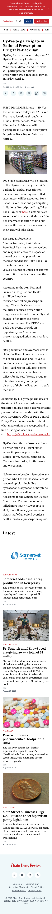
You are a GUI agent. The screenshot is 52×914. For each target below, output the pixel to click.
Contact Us (18, 884)
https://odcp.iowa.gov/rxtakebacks (28, 434)
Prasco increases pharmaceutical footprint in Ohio (23, 739)
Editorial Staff (32, 884)
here (25, 212)
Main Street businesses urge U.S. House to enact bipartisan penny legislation (25, 816)
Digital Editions (38, 887)
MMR (28, 21)
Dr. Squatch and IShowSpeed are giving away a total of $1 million (24, 652)
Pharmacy (35, 30)
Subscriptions (19, 890)
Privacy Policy (35, 890)
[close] (48, 8)
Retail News (19, 30)
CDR (5, 84)
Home (5, 30)
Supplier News (10, 575)
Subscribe (41, 21)
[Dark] (17, 21)
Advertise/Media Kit (18, 887)
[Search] (20, 21)
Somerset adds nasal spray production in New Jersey (22, 581)
